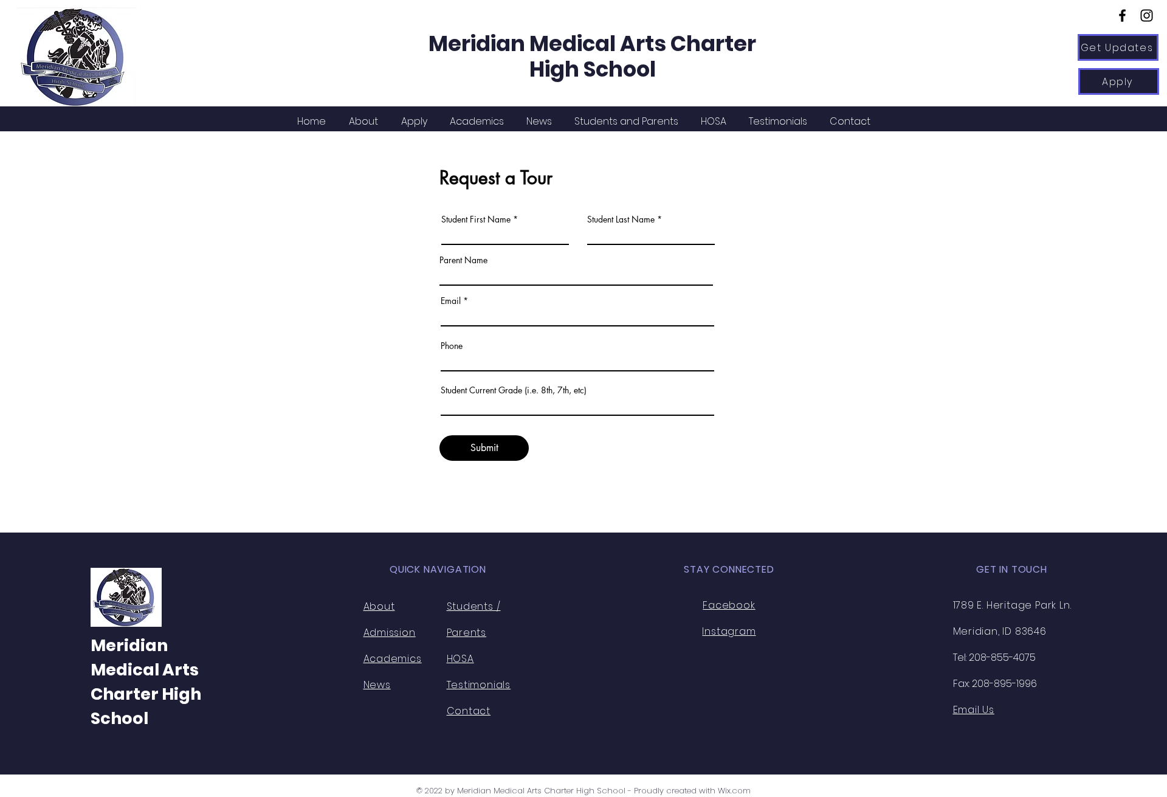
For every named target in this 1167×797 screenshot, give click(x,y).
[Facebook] (1122, 15)
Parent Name (463, 260)
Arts (645, 43)
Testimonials (479, 685)
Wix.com (734, 790)
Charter (713, 43)
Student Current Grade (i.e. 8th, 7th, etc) (514, 390)
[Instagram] (1146, 15)
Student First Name (476, 219)
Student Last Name (621, 219)
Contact (469, 711)
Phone (452, 346)
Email (451, 301)
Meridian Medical (524, 43)
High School (592, 69)
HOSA (460, 659)
